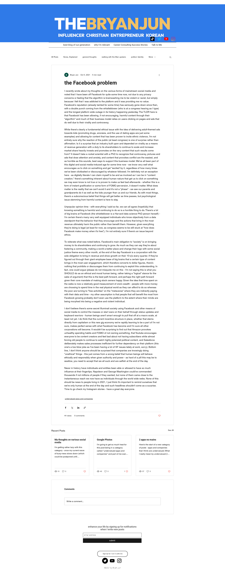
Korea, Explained (70, 57)
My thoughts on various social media (70, 441)
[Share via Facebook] (65, 407)
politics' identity (137, 57)
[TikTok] (152, 39)
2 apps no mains (147, 439)
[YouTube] (166, 39)
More (151, 57)
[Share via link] (84, 407)
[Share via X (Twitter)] (72, 407)
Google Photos (104, 439)
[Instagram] (173, 39)
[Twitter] (159, 39)
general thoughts (89, 57)
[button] (170, 57)
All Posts (54, 57)
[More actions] (159, 74)
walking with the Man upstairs (114, 57)
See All (171, 430)
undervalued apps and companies (79, 399)
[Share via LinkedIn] (78, 407)
